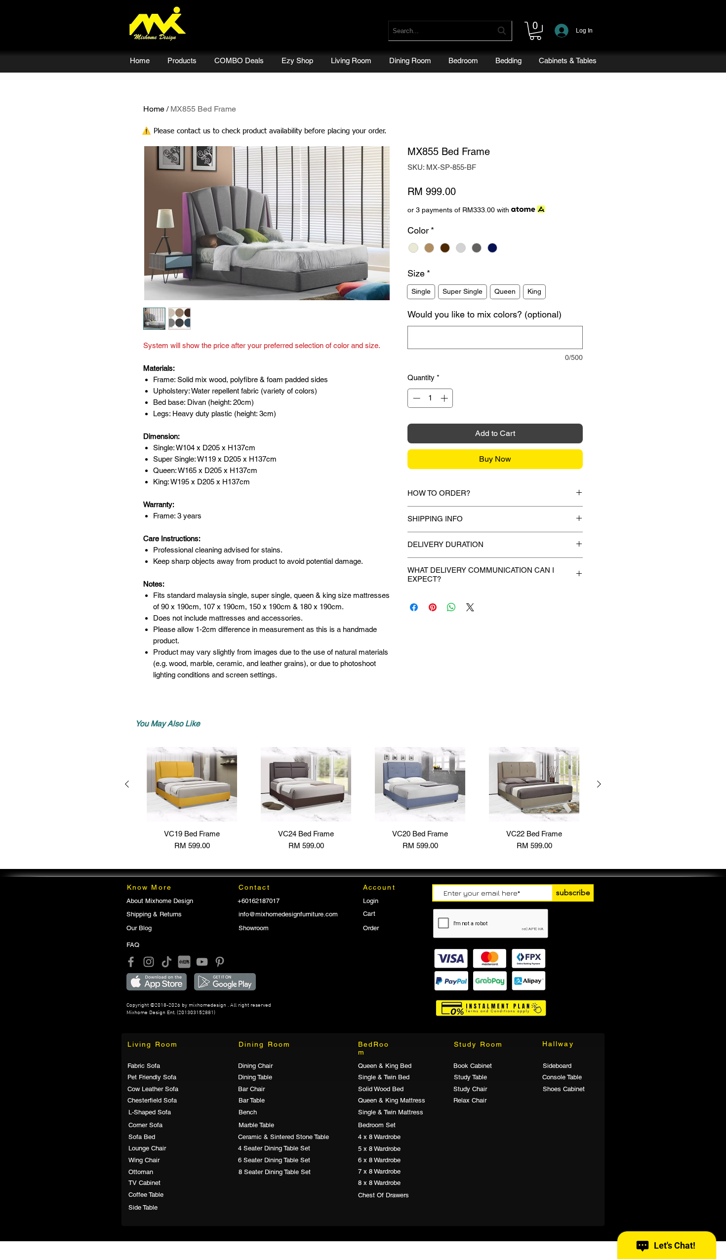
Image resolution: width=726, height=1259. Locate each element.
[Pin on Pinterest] (433, 607)
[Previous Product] (127, 784)
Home (153, 109)
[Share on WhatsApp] (451, 607)
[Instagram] (149, 962)
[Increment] (445, 398)
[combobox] (450, 31)
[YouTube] (202, 962)
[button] (535, 31)
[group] (363, 799)
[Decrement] (415, 398)
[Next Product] (599, 784)
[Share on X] (470, 607)
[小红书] (184, 962)
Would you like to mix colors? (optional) (484, 314)
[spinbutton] (430, 398)
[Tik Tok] (166, 962)
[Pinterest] (220, 962)
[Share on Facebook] (414, 607)
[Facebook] (131, 962)
